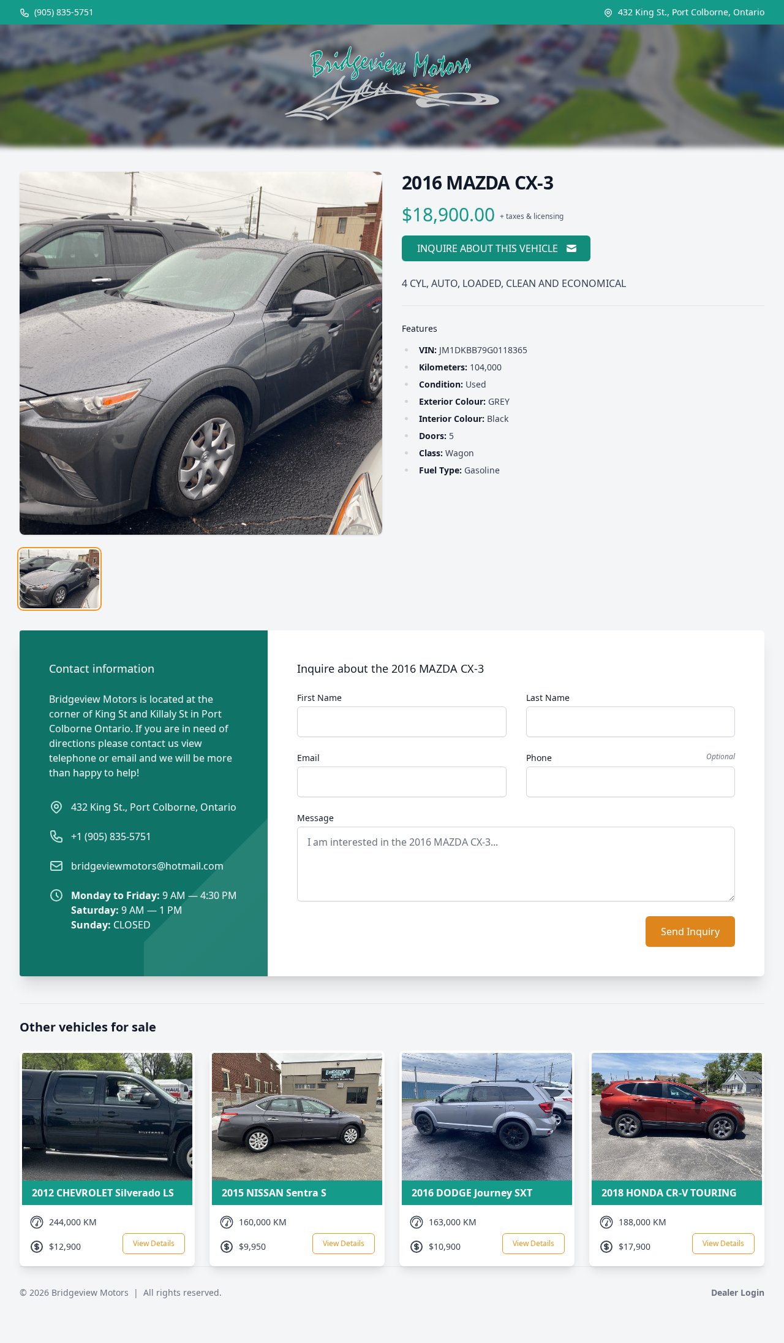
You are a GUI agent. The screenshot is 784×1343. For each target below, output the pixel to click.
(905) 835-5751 (63, 12)
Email (308, 757)
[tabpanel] (201, 353)
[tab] (59, 578)
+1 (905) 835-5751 (111, 836)
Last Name (548, 697)
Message (315, 818)
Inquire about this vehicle (487, 248)
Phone (539, 757)
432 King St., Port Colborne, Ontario (153, 807)
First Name (319, 697)
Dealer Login (737, 1292)
